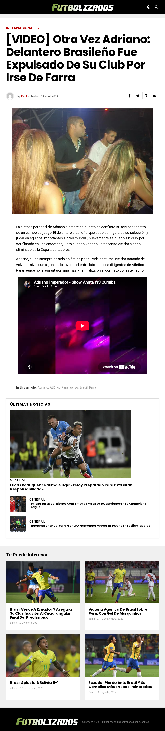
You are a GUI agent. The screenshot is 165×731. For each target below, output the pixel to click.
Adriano (43, 387)
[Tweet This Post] (137, 95)
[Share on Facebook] (129, 95)
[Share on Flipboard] (146, 95)
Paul (24, 96)
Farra (92, 387)
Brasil (83, 387)
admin (13, 622)
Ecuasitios (143, 721)
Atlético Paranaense (64, 387)
